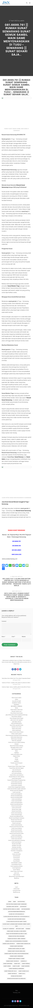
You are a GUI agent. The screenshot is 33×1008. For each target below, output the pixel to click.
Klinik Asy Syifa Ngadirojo (16, 914)
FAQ (16, 990)
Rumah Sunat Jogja (16, 809)
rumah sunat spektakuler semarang (16, 840)
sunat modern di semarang (16, 968)
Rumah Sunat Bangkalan (23, 943)
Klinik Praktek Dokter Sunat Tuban (16, 921)
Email (13, 636)
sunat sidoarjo (12, 973)
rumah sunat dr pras (16, 807)
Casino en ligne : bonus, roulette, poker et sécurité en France (16, 687)
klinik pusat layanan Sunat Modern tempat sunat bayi (16, 925)
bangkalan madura (16, 702)
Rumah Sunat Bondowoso (16, 804)
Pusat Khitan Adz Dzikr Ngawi (16, 768)
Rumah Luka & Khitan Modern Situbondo (17, 941)
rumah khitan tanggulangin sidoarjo (16, 787)
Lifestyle (16, 744)
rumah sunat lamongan (16, 814)
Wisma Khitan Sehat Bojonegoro (16, 876)
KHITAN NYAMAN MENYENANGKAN (16, 911)
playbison (16, 761)
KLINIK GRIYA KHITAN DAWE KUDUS (16, 919)
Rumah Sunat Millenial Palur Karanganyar (16, 953)
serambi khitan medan (16, 849)
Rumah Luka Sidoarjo (9, 943)
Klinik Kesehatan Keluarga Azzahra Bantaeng (16, 735)
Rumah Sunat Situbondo (16, 837)
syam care (16, 873)
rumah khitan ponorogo (16, 781)
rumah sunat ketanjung (16, 812)
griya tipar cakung (16, 721)
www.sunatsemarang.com (9, 559)
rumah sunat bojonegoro (16, 802)
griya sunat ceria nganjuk (17, 720)
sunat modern (25, 966)
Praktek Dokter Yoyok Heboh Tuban (16, 766)
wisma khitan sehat (16, 976)
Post (16, 764)
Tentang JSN (16, 992)
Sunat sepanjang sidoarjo (17, 866)
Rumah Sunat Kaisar (16, 811)
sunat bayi (17, 963)
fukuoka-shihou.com (16, 711)
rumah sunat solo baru (16, 838)
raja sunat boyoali (16, 769)
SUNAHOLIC (24, 961)
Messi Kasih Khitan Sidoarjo (16, 745)
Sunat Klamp (17, 859)
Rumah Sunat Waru (16, 843)
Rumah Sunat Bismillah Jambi (16, 948)
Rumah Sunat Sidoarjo (12, 961)
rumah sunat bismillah (16, 800)
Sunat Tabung (16, 869)
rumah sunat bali (16, 792)
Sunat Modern (16, 861)
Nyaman (28, 928)
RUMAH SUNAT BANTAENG (16, 946)
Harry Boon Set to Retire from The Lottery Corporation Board (16, 678)
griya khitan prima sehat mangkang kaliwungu (16, 714)
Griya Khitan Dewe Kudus (16, 713)
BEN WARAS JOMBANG (16, 706)
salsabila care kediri (16, 845)
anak (14, 901)
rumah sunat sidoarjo (16, 835)
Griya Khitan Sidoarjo (16, 716)
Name (3, 636)
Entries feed (16, 888)
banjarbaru (16, 704)
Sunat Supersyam (16, 867)
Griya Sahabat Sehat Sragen (16, 718)
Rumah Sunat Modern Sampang (16, 818)
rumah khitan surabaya (16, 785)
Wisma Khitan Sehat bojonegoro (16, 978)
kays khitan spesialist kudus (16, 725)
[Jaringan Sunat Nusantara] (6, 3)
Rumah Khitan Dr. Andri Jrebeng (16, 776)
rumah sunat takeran (16, 842)
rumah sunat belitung (16, 799)
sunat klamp (16, 966)
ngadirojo (16, 752)
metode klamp (20, 928)
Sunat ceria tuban (16, 854)
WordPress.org (16, 892)
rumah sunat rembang (16, 828)
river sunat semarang (16, 773)
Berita (16, 708)
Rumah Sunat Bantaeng (16, 795)
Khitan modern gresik (16, 733)
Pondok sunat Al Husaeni (16, 763)
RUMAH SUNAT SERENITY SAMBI (16, 958)
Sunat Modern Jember (16, 862)
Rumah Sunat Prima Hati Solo (16, 826)
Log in (16, 887)
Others (16, 757)
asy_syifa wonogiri (16, 701)
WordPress (16, 878)
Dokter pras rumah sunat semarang (16, 904)
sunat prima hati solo (10, 971)
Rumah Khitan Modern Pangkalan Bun (16, 780)
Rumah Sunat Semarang (16, 831)
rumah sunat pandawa (16, 821)
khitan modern (26, 909)
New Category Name (16, 749)
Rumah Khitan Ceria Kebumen (16, 936)
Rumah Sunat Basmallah (16, 797)
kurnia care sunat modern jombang (16, 742)
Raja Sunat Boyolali (16, 771)
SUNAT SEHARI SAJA (24, 971)
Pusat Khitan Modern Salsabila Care (16, 933)
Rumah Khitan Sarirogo (16, 783)
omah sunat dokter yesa (16, 754)
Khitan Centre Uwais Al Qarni (16, 732)
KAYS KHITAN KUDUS (16, 723)
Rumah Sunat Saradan (16, 830)
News (16, 751)
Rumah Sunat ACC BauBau (16, 790)
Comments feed (16, 890)
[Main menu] (29, 3)
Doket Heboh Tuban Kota (17, 709)
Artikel (16, 699)
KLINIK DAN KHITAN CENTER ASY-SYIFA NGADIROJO (16, 916)
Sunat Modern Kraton (17, 864)
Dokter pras (21, 901)
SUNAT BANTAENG (7, 963)
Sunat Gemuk (16, 857)
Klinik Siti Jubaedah (16, 740)
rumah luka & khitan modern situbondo (16, 788)
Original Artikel (16, 756)
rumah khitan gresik (16, 778)
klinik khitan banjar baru (16, 737)
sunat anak (16, 852)
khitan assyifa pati (16, 730)
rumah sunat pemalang (16, 824)
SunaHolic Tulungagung (16, 850)
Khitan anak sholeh (16, 728)
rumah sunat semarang (16, 956)
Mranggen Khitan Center (16, 747)
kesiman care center (16, 726)
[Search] (26, 3)
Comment (4, 621)
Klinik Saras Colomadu (16, 738)
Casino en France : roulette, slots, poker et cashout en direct (16, 682)
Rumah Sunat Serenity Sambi (16, 833)
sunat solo (22, 973)
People (16, 759)
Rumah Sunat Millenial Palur (16, 816)
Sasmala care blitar (16, 847)
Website (24, 636)
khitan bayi (23, 906)
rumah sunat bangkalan (16, 794)
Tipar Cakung (16, 874)
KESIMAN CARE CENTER (12, 906)
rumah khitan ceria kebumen (16, 775)
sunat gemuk (7, 966)
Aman (9, 901)
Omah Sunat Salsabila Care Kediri (16, 931)
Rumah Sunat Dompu (16, 806)
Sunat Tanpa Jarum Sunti (17, 871)
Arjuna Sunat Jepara (16, 697)
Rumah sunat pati (16, 823)
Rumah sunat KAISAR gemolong (16, 951)
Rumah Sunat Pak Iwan (16, 819)
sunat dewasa (26, 963)
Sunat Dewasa (16, 855)
